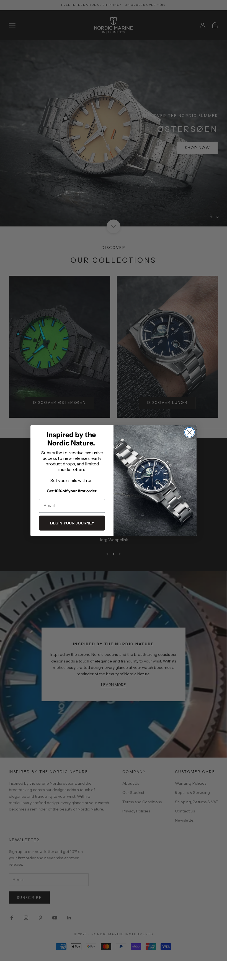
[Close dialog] (189, 432)
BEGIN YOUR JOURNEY (72, 523)
